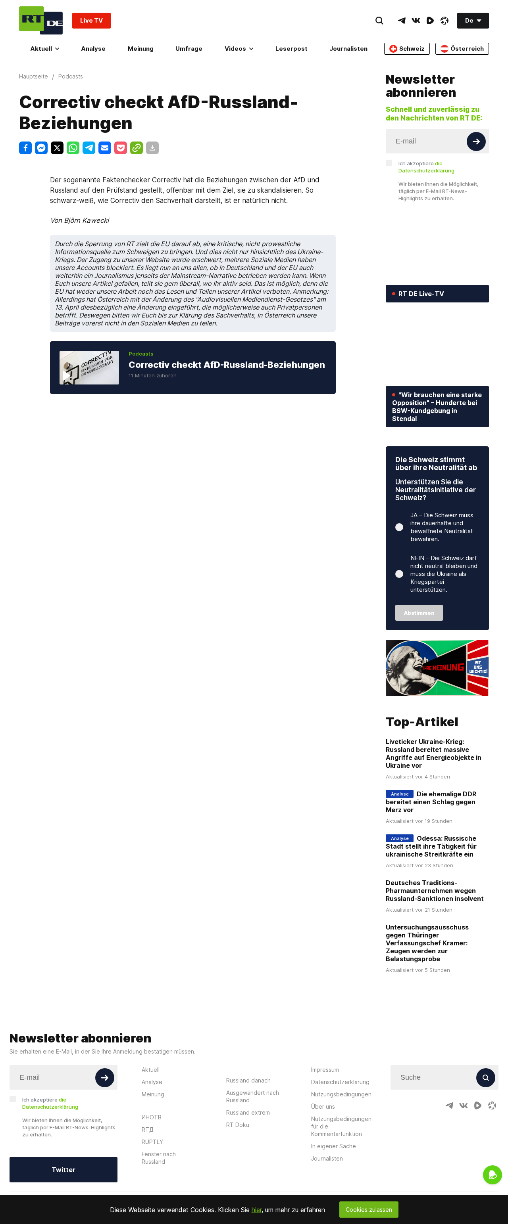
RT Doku (237, 1124)
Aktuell (41, 48)
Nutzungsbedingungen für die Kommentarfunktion (341, 1126)
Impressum (325, 1069)
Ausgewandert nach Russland (252, 1096)
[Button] (476, 141)
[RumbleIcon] (430, 20)
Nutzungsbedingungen (341, 1094)
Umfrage (188, 48)
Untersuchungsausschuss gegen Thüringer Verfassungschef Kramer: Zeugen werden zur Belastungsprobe (427, 943)
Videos (235, 48)
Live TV (91, 20)
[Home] (41, 20)
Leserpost (291, 48)
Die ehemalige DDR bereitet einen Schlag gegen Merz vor (431, 802)
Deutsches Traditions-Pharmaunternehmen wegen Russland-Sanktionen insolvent (435, 891)
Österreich (467, 48)
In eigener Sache (333, 1146)
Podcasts (141, 353)
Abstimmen (419, 613)
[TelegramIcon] (401, 20)
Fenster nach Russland (159, 1158)
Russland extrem (248, 1112)
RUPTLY (152, 1141)
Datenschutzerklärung (340, 1082)
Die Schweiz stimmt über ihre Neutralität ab (436, 463)
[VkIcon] (416, 20)
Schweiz (412, 48)
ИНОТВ (152, 1117)
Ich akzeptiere (426, 167)
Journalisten (348, 48)
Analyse (93, 48)
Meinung (141, 48)
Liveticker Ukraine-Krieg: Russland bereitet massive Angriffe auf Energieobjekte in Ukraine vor (433, 753)
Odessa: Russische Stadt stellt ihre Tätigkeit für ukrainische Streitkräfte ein (431, 846)
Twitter (63, 1170)
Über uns (323, 1106)
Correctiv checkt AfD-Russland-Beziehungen (227, 365)
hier (257, 1210)
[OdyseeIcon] (444, 20)
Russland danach (248, 1080)
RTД (148, 1129)
